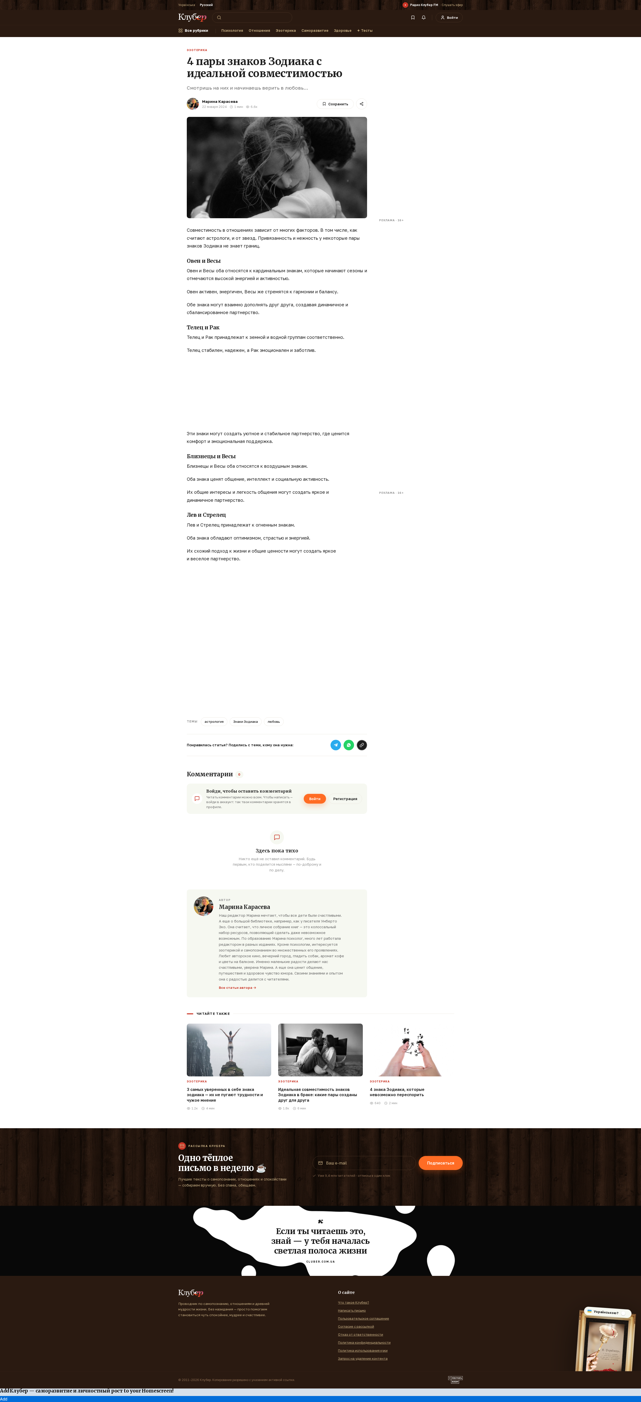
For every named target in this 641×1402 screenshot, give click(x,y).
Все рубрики (196, 30)
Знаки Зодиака (245, 722)
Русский (206, 5)
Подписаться (440, 1162)
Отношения (259, 30)
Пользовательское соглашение (363, 1318)
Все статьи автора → (237, 988)
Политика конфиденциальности (364, 1342)
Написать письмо (352, 1310)
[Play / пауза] (405, 5)
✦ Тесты (365, 30)
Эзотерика (286, 30)
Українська (186, 5)
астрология (214, 722)
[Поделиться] (361, 103)
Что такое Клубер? (353, 1302)
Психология (232, 30)
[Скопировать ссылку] (362, 745)
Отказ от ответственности (360, 1334)
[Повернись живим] (455, 1380)
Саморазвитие (315, 30)
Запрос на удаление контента (363, 1358)
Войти (314, 799)
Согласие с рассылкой (356, 1326)
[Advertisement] (277, 395)
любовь (274, 722)
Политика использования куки (363, 1350)
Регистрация (345, 799)
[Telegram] (336, 745)
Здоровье (343, 30)
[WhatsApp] (349, 745)
